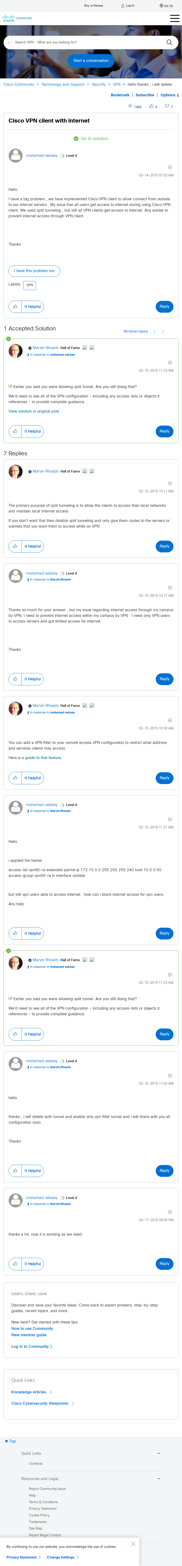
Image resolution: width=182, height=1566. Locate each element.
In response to (52, 355)
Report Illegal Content (45, 1535)
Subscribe (145, 95)
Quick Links (31, 1453)
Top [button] (12, 1441)
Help (32, 1495)
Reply (164, 306)
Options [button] (168, 95)
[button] (15, 306)
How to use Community (32, 1328)
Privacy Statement (21, 1557)
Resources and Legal (39, 1479)
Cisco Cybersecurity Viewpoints (40, 1403)
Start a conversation (91, 61)
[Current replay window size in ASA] (155, 331)
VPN (116, 84)
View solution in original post (34, 411)
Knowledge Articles (29, 1392)
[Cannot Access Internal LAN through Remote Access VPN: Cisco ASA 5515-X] (163, 331)
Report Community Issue (47, 1489)
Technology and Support (62, 84)
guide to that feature (43, 758)
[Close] (133, 1543)
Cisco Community (19, 84)
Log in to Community (30, 1346)
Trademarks (38, 1522)
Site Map (35, 1528)
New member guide (28, 1335)
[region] (69, 1552)
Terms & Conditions (43, 1502)
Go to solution (94, 139)
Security (99, 84)
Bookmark (120, 95)
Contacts (35, 1463)
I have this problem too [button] (34, 271)
